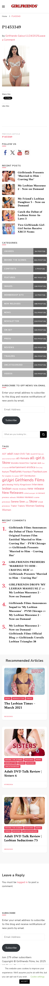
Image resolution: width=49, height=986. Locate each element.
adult (10, 454)
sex (27, 502)
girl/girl (8, 480)
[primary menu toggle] (3, 7)
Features (16, 471)
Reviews (30, 763)
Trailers (21, 505)
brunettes (24, 463)
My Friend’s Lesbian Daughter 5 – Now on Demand (31, 202)
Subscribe (11, 420)
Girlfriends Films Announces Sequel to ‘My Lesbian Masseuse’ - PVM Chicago (28, 607)
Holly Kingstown (22, 484)
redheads (13, 497)
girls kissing (7, 484)
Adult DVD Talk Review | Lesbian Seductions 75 (23, 838)
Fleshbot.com (39, 471)
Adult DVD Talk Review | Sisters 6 (23, 773)
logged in (22, 882)
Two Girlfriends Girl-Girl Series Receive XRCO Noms (31, 228)
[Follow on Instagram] (27, 152)
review (20, 497)
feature (5, 471)
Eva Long (39, 468)
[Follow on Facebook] (5, 152)
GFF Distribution (27, 475)
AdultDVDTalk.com (37, 454)
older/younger (29, 493)
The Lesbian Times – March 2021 (19, 705)
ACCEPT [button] (24, 981)
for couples (6, 476)
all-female (22, 458)
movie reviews (19, 488)
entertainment (17, 467)
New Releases (12, 492)
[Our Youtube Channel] (19, 152)
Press (29, 698)
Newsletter (18, 698)
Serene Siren (18, 501)
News (7, 698)
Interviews (37, 484)
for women (15, 476)
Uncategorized (12, 766)
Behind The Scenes (13, 760)
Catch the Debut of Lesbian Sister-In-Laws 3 (30, 215)
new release (35, 489)
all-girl (36, 458)
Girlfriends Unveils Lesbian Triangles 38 (26, 640)
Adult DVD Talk (22, 453)
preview (5, 497)
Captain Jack (35, 463)
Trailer (14, 505)
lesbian (7, 488)
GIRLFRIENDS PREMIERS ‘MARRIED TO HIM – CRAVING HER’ (27, 566)
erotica (31, 467)
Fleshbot (27, 471)
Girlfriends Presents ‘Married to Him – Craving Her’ (31, 175)
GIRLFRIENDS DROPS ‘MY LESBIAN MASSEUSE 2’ (27, 587)
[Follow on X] (12, 152)
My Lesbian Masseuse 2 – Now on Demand (32, 187)
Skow (33, 501)
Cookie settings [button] (37, 976)
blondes (15, 463)
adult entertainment (9, 459)
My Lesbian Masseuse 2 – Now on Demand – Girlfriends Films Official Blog (25, 632)
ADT (4, 453)
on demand (40, 493)
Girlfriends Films (29, 480)
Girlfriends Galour (15, 35)
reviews (29, 497)
